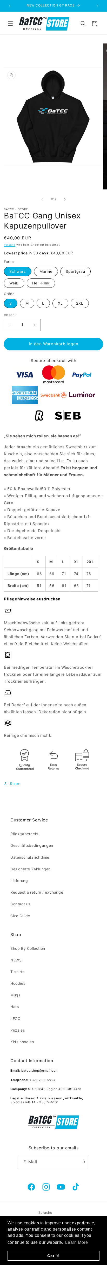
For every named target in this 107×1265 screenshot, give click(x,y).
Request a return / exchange (36, 892)
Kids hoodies (22, 1042)
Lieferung (19, 880)
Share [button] (15, 783)
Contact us (20, 904)
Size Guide (20, 916)
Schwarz (17, 271)
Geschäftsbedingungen (31, 845)
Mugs (15, 995)
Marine (45, 271)
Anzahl (9, 315)
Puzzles (17, 1030)
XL (60, 303)
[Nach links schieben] (42, 199)
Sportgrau (75, 271)
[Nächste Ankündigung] (97, 5)
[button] (10, 23)
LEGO (15, 1018)
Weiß (14, 283)
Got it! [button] (53, 1256)
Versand (9, 244)
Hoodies (17, 983)
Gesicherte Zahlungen (30, 869)
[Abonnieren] (83, 1162)
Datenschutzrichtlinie (29, 857)
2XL (79, 303)
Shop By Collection (27, 948)
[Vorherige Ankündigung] (9, 5)
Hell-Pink (41, 283)
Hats (14, 1006)
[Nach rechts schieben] (65, 199)
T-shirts (17, 971)
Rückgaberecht (24, 834)
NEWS (16, 960)
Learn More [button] (76, 1242)
